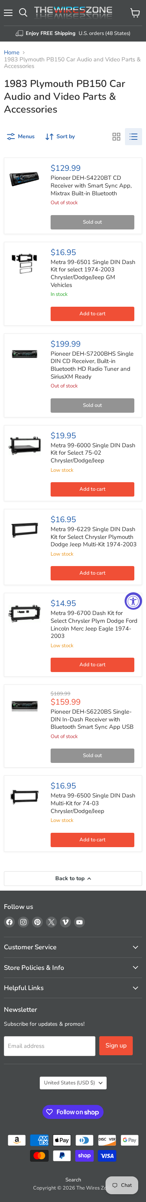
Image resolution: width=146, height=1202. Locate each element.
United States (69, 1082)
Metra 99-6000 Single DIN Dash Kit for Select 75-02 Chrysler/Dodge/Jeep (93, 452)
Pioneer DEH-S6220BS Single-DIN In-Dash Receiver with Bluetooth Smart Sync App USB (92, 719)
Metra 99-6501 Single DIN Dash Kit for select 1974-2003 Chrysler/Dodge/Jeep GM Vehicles (93, 273)
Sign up (116, 1045)
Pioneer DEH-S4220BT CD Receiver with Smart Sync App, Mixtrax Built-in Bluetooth (91, 185)
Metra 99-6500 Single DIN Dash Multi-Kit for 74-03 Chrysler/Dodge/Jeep (93, 803)
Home (11, 52)
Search (73, 1179)
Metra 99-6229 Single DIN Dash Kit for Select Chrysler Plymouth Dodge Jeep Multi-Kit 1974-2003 (94, 536)
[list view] (133, 136)
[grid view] (116, 136)
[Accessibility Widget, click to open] (133, 601)
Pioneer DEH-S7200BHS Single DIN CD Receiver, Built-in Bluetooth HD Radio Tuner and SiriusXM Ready (92, 365)
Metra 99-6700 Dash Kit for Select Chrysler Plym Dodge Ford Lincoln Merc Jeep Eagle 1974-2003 (94, 624)
